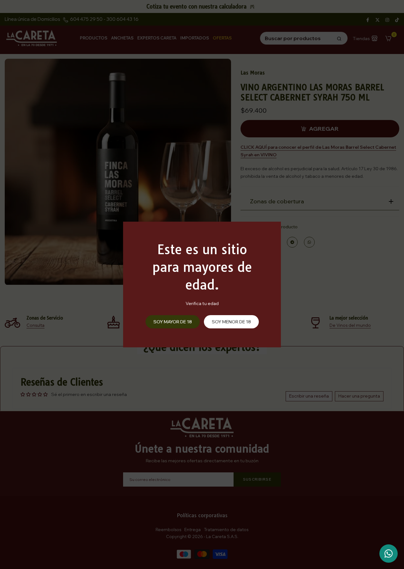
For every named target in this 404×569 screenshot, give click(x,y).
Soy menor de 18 (231, 322)
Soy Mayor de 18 (172, 322)
